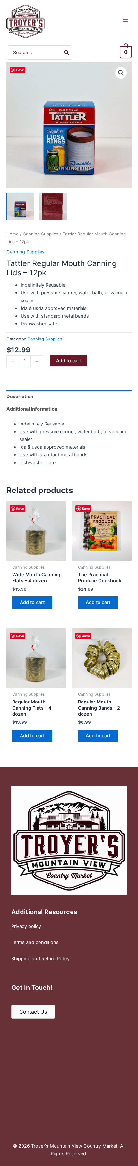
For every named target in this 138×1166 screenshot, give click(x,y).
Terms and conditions (35, 942)
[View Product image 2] (52, 206)
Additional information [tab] (31, 409)
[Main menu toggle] (125, 21)
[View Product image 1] (20, 206)
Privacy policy (26, 926)
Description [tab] (19, 396)
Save (20, 69)
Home (12, 233)
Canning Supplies (40, 233)
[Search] (67, 52)
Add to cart (68, 361)
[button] (121, 73)
